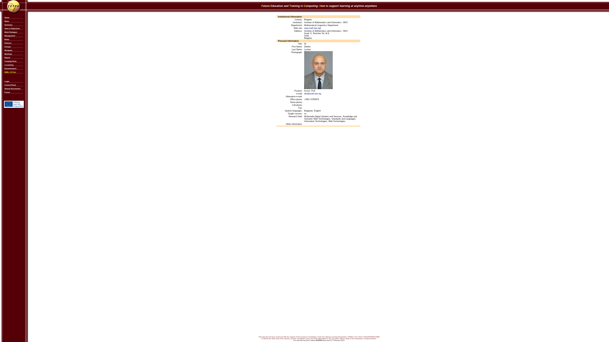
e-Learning (8, 65)
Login (6, 81)
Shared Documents (12, 89)
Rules (6, 39)
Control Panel (10, 85)
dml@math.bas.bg (312, 93)
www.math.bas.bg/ (312, 28)
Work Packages (10, 32)
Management (9, 36)
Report (7, 58)
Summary (8, 25)
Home (6, 18)
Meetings (8, 54)
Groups (7, 47)
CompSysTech (10, 61)
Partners (7, 43)
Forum (7, 92)
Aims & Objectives (12, 28)
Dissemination (10, 69)
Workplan (8, 50)
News (6, 21)
